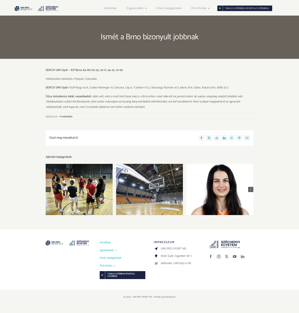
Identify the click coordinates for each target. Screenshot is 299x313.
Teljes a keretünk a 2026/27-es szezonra (219, 186)
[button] (48, 189)
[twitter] (227, 256)
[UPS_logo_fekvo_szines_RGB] (36, 7)
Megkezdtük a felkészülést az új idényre (79, 186)
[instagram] (219, 256)
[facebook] (211, 256)
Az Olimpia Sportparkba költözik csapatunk (149, 186)
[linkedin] (242, 256)
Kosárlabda (66, 116)
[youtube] (235, 256)
